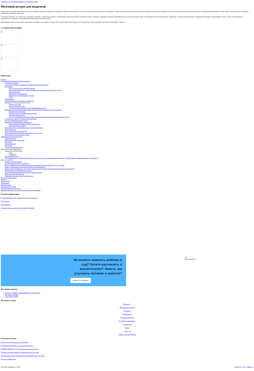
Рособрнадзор (127, 314)
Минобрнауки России (127, 307)
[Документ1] (5, 201)
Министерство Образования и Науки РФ (14, 342)
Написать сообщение (81, 280)
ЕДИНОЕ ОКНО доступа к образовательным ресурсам (19, 349)
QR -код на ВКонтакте (8, 359)
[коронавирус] (6, 205)
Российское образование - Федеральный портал (17, 346)
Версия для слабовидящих (29, 1)
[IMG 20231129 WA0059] (127, 334)
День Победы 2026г (11, 296)
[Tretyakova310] (31, 198)
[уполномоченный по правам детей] (13, 198)
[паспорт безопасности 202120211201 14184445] (17, 208)
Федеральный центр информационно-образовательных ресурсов (23, 356)
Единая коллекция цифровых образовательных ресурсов (20, 352)
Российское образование (127, 321)
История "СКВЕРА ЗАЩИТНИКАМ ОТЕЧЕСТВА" (22, 293)
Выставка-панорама (11, 295)
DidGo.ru (250, 367)
